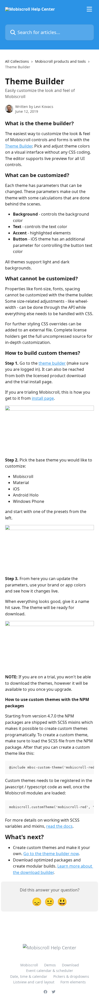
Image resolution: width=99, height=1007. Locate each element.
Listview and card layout (33, 982)
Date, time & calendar (28, 976)
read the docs (59, 826)
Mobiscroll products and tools (60, 61)
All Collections (17, 61)
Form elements (73, 982)
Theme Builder (18, 146)
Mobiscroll (29, 965)
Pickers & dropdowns (71, 976)
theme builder (52, 363)
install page (43, 398)
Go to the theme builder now (51, 853)
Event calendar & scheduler (49, 970)
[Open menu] (89, 9)
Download (70, 965)
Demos (50, 965)
